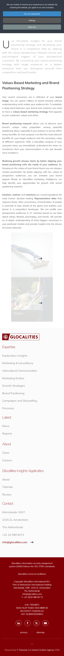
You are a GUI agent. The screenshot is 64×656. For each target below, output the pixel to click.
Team (5, 452)
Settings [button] (32, 20)
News (5, 426)
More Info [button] (32, 27)
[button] (32, 643)
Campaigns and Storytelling (19, 400)
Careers (7, 460)
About (6, 479)
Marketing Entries (13, 378)
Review (7, 494)
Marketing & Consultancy (17, 363)
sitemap (40, 632)
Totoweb (23, 650)
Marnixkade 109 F (13, 512)
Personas (8, 408)
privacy (24, 632)
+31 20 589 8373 (13, 534)
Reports (7, 433)
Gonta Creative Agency (43, 650)
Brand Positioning (13, 393)
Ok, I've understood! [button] (32, 13)
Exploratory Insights (14, 355)
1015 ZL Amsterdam (15, 519)
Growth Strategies (13, 385)
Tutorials (7, 487)
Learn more (28, 258)
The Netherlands (12, 527)
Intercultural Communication (19, 370)
